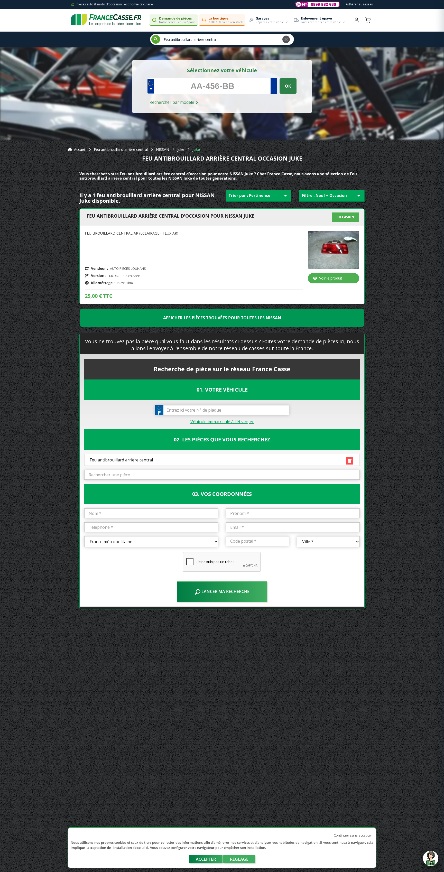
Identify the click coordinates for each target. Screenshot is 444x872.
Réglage (239, 859)
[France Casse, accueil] (106, 20)
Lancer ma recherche (224, 591)
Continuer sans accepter (353, 835)
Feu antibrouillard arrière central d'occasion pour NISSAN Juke (170, 216)
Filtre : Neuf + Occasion (332, 196)
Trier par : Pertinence (259, 196)
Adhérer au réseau (359, 4)
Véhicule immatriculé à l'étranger (222, 421)
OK (288, 86)
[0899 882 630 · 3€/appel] (317, 4)
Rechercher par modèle (172, 102)
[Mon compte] (356, 20)
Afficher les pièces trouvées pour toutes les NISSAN (222, 318)
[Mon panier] (368, 20)
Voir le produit (330, 278)
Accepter (206, 859)
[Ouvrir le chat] (430, 861)
